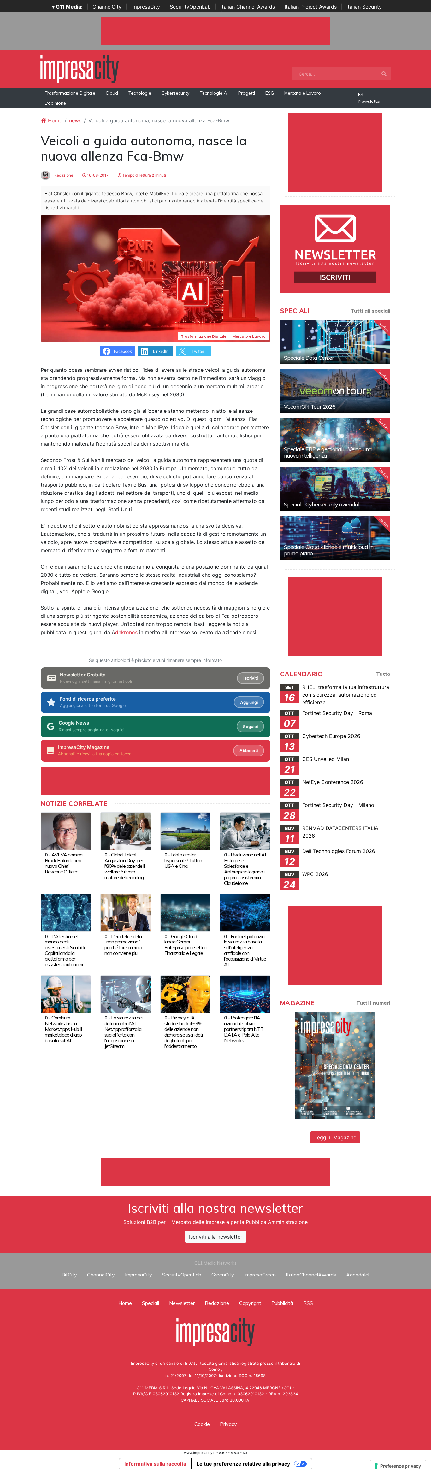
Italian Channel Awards (248, 6)
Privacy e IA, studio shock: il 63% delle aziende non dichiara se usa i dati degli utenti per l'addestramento (183, 1031)
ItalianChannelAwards (311, 1274)
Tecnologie (139, 93)
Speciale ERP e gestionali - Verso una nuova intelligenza (328, 452)
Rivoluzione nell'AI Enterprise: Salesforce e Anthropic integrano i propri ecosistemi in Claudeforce (245, 868)
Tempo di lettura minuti (143, 175)
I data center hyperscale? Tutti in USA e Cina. (183, 860)
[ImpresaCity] (79, 68)
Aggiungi (249, 702)
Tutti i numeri (373, 1003)
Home (54, 120)
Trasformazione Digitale (70, 93)
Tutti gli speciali (370, 310)
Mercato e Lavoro (302, 93)
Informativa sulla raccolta (155, 1464)
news (75, 120)
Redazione (63, 175)
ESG (269, 93)
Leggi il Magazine (335, 1137)
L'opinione (55, 103)
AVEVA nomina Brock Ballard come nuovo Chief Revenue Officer (63, 863)
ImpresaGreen (260, 1274)
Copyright (250, 1303)
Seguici (250, 726)
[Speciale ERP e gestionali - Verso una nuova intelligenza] (335, 440)
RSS (308, 1303)
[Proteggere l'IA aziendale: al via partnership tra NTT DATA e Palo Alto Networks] (245, 993)
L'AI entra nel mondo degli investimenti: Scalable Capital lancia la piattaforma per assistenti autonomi (65, 950)
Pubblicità (282, 1303)
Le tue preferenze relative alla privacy (243, 1464)
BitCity (69, 1274)
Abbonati (248, 750)
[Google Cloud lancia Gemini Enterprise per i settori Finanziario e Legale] (185, 912)
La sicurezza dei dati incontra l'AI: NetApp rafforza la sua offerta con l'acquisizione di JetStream (123, 1031)
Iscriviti (250, 678)
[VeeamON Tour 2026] (335, 391)
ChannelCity (106, 6)
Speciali (150, 1303)
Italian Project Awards (311, 6)
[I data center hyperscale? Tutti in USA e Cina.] (185, 830)
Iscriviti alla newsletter (215, 1237)
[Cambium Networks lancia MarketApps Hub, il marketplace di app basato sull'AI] (66, 993)
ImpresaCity (145, 6)
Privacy (228, 1424)
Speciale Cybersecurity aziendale (323, 504)
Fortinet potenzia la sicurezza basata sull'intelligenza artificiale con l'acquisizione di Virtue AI (245, 950)
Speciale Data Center (309, 357)
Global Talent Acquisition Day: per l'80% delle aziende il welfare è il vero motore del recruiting (124, 865)
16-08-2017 (97, 175)
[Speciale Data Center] (335, 342)
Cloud (112, 93)
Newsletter (369, 101)
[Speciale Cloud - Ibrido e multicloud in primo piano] (335, 538)
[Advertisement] (215, 1172)
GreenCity (222, 1274)
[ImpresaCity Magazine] (335, 1065)
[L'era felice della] (125, 912)
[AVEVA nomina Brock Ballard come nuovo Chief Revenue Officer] (66, 830)
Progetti (246, 93)
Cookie (202, 1424)
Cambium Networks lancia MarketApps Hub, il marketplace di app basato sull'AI (63, 1028)
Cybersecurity (175, 93)
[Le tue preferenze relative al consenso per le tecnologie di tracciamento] (398, 1466)
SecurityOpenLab (190, 6)
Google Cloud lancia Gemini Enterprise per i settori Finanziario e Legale (185, 944)
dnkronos (126, 632)
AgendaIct (358, 1274)
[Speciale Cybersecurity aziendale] (335, 489)
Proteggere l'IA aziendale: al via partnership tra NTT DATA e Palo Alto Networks (243, 1028)
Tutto (383, 674)
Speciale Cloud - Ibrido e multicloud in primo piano (328, 550)
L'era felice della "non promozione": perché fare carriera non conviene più (123, 944)
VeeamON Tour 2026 (309, 406)
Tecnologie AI (214, 93)
